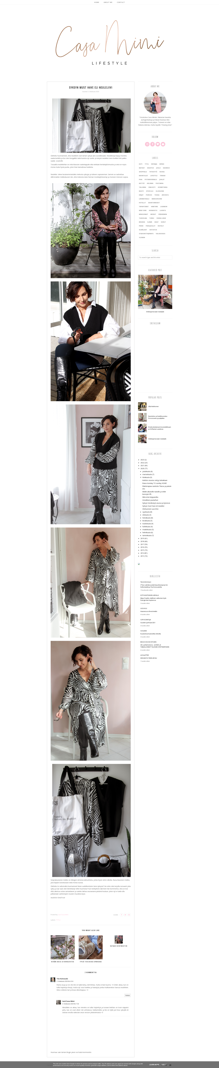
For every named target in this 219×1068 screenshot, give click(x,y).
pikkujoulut (150, 226)
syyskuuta (146, 512)
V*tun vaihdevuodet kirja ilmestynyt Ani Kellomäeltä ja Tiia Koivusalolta (154, 586)
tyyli (58, 920)
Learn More (154, 1064)
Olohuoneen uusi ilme (150, 509)
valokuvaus (160, 234)
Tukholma (143, 218)
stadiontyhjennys (146, 234)
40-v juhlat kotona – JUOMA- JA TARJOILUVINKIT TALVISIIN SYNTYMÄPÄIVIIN (154, 646)
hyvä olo (149, 191)
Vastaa (127, 995)
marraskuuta (147, 474)
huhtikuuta (146, 526)
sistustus (153, 230)
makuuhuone (157, 199)
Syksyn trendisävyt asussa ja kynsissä (156, 503)
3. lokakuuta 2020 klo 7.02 (70, 1004)
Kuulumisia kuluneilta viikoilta (150, 634)
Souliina (143, 631)
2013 (142, 556)
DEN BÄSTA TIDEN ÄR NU (148, 658)
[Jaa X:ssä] (125, 914)
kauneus (166, 168)
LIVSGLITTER (144, 655)
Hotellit (142, 203)
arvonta (165, 195)
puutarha (159, 183)
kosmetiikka (162, 187)
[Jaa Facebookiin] (121, 914)
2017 (142, 544)
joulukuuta (146, 471)
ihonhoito (153, 210)
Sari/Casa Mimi (68, 1001)
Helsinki (150, 183)
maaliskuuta (146, 529)
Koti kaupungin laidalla (149, 595)
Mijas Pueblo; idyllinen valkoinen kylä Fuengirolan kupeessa (153, 599)
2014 (142, 553)
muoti (141, 191)
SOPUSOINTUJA (145, 620)
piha (140, 179)
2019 (142, 538)
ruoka (162, 172)
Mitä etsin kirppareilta (150, 497)
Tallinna (142, 187)
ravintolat (143, 176)
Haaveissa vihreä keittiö (148, 611)
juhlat (161, 179)
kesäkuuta (146, 521)
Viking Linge (161, 218)
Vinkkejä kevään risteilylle (155, 312)
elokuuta (145, 515)
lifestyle (153, 176)
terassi (162, 176)
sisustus (150, 168)
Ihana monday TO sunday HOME (154, 483)
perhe (141, 226)
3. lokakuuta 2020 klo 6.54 (65, 981)
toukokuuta (146, 524)
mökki (161, 164)
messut (153, 214)
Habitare (154, 207)
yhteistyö (153, 172)
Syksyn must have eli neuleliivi (153, 506)
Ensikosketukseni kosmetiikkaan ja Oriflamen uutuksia (159, 428)
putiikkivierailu (151, 179)
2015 (142, 550)
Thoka (156, 195)
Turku (151, 218)
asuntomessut (154, 203)
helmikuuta (146, 532)
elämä (149, 222)
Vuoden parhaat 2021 (147, 623)
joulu (158, 168)
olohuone (160, 191)
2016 (142, 547)
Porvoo (149, 195)
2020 (142, 468)
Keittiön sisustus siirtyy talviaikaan (154, 480)
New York (142, 210)
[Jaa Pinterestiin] (129, 914)
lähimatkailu (144, 199)
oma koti (151, 187)
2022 (142, 463)
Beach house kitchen (148, 642)
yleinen (142, 237)
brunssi (142, 222)
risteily (161, 226)
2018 (142, 541)
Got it (164, 1064)
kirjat (141, 195)
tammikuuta (146, 535)
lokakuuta (146, 477)
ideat (156, 222)
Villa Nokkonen (153, 406)
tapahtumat (144, 207)
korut (163, 222)
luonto (163, 210)
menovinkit (143, 214)
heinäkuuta (146, 518)
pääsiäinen (162, 214)
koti (140, 164)
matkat (142, 168)
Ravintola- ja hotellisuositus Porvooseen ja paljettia (157, 417)
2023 (142, 460)
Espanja (154, 164)
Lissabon (163, 207)
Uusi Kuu (143, 608)
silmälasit (143, 230)
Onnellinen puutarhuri (150, 500)
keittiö (142, 183)
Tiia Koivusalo (62, 979)
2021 (142, 465)
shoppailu (143, 172)
